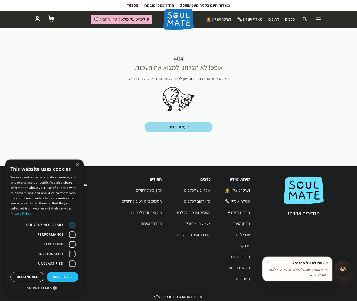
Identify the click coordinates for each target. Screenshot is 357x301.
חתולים (273, 19)
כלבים (290, 19)
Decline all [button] (27, 277)
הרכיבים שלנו (239, 256)
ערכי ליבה (242, 234)
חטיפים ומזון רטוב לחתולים (142, 201)
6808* (132, 5)
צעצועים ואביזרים (198, 223)
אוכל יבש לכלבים (197, 190)
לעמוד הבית (178, 127)
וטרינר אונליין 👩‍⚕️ (218, 19)
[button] (44, 288)
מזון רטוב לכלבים (197, 201)
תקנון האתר (241, 223)
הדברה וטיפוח (151, 223)
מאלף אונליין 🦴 (249, 19)
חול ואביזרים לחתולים (145, 212)
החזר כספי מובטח (159, 5)
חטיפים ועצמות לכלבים (193, 212)
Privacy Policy (20, 213)
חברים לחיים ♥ (239, 212)
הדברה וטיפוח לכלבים (194, 234)
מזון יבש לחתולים (149, 190)
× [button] (78, 165)
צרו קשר (244, 245)
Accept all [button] (62, 277)
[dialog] (44, 228)
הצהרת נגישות (239, 268)
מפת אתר (242, 279)
